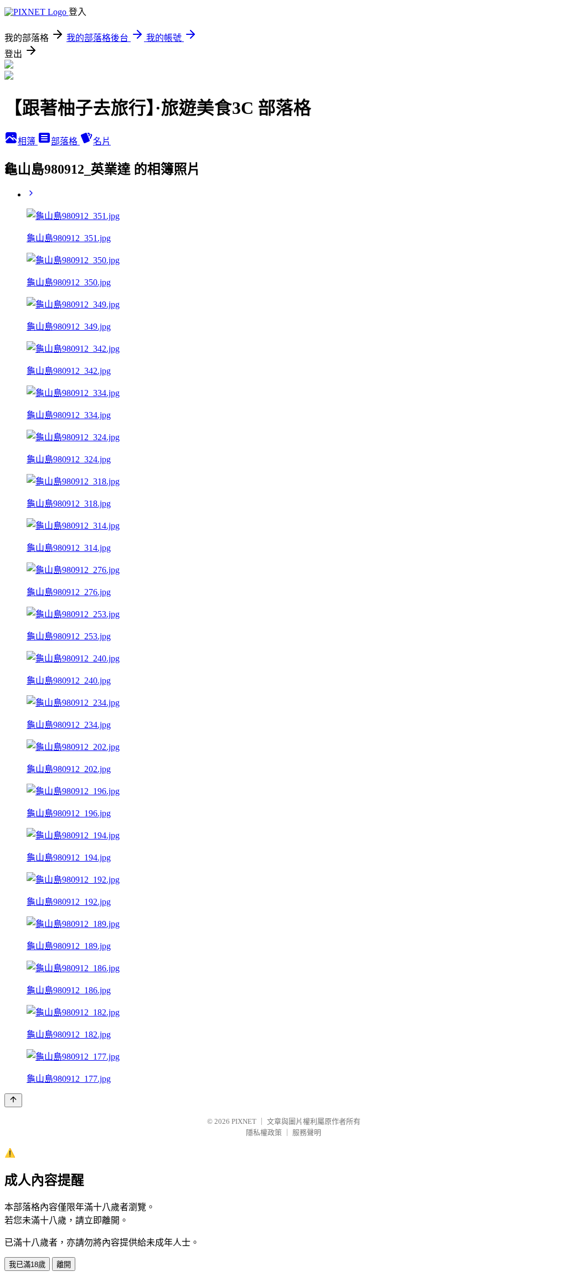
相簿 (28, 141)
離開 (63, 1264)
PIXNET (243, 1121)
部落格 (65, 141)
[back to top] (13, 1100)
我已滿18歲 (27, 1264)
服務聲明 (306, 1132)
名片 (102, 141)
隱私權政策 (264, 1132)
